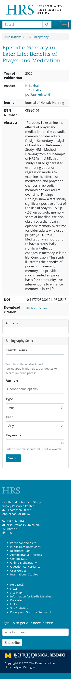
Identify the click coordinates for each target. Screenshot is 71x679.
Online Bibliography (23, 562)
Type (9, 399)
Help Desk (16, 584)
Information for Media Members (31, 596)
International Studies (24, 574)
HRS (9, 533)
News (14, 588)
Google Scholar (39, 308)
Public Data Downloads (25, 547)
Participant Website (23, 543)
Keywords (13, 435)
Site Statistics (19, 608)
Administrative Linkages (26, 555)
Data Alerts (17, 600)
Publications (13, 37)
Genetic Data (18, 559)
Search (13, 458)
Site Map (16, 592)
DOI (27, 308)
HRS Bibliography (37, 37)
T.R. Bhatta (33, 90)
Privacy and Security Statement (30, 612)
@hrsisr (12, 529)
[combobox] (25, 389)
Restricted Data (20, 551)
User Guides (18, 570)
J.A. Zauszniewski (37, 95)
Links (13, 604)
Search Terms (16, 350)
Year (9, 417)
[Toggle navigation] (64, 24)
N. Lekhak (32, 85)
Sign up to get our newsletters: (27, 622)
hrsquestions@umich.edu (24, 525)
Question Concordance (25, 566)
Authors (12, 380)
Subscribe (12, 642)
